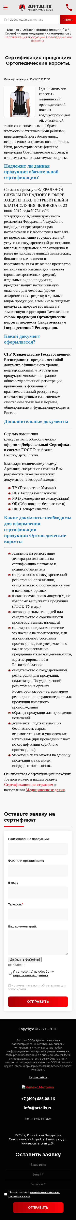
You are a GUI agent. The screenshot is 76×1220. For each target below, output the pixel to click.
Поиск (67, 19)
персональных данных (30, 975)
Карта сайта (38, 1077)
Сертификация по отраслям (28, 784)
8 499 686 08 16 (69, 7)
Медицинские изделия (45, 790)
